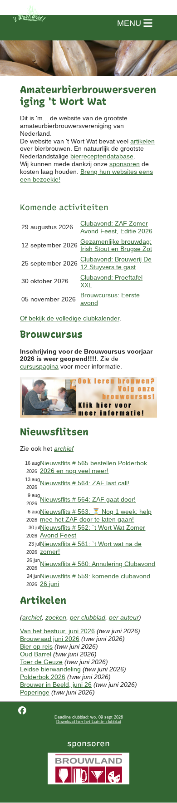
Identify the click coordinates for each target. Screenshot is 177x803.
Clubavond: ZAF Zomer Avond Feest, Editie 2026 (116, 227)
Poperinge (34, 692)
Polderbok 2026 (42, 676)
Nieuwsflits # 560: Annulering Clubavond (97, 563)
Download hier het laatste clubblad (88, 721)
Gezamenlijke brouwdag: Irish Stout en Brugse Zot (116, 245)
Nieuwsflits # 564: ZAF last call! (84, 483)
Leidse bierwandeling (50, 669)
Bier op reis (36, 646)
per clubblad (87, 617)
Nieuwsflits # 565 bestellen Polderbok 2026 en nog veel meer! (93, 466)
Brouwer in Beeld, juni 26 (56, 684)
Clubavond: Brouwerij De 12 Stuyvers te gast (116, 263)
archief (64, 448)
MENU (130, 23)
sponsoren (124, 163)
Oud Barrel (35, 654)
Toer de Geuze (41, 661)
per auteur (124, 617)
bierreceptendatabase (101, 156)
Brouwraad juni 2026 (49, 638)
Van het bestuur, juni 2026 (57, 631)
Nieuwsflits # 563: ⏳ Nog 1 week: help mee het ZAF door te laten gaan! (96, 515)
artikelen (142, 141)
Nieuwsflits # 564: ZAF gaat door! (88, 499)
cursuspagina (39, 366)
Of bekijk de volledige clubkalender (69, 318)
